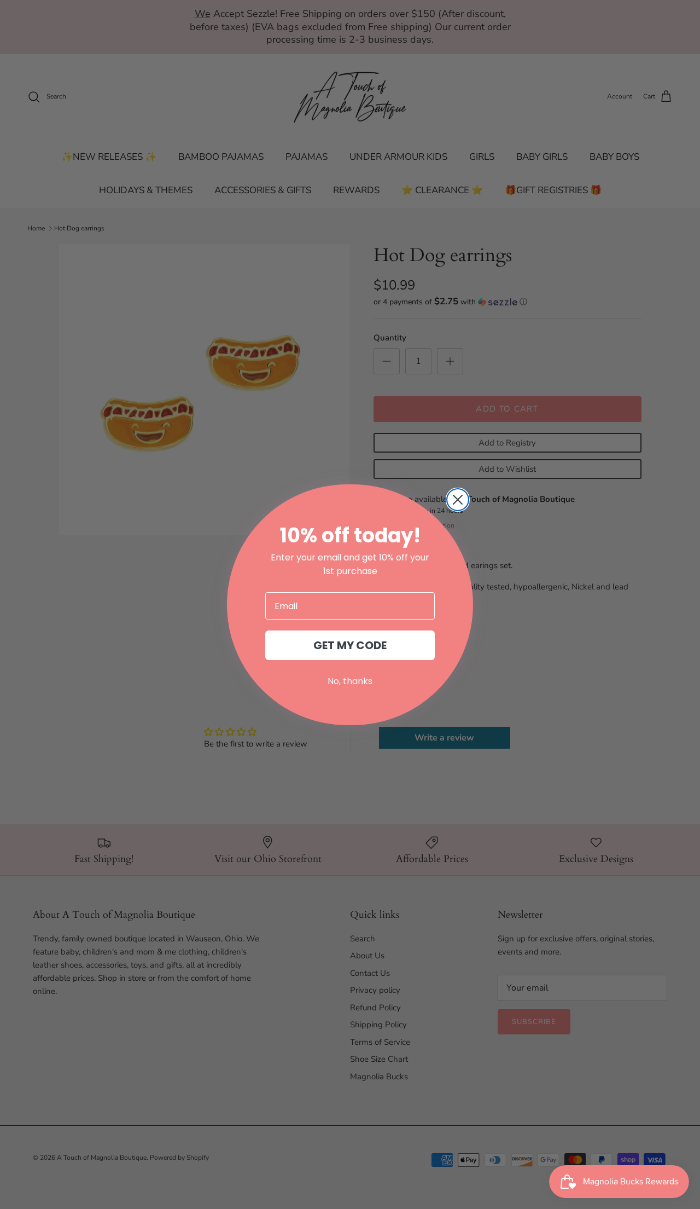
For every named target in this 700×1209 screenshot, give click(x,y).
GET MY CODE (350, 645)
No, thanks (350, 681)
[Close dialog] (458, 500)
